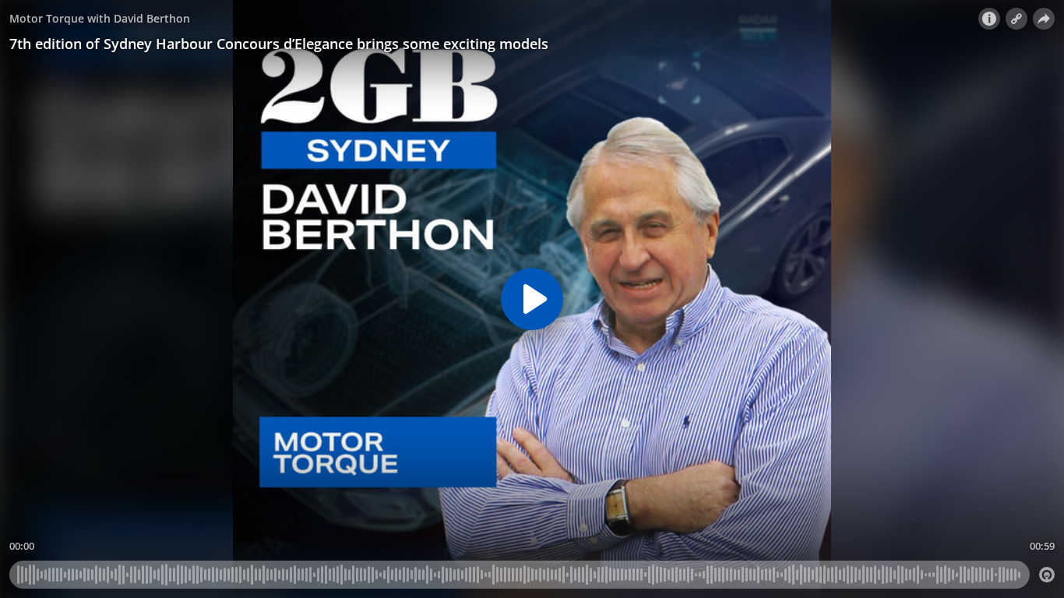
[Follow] (1016, 19)
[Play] (532, 299)
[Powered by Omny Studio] (1047, 574)
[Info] (989, 19)
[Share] (1044, 19)
